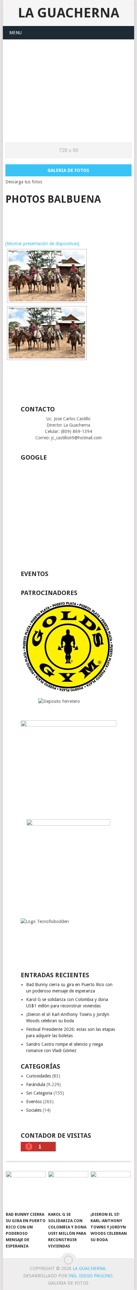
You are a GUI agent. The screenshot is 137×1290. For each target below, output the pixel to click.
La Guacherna (68, 13)
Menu (15, 32)
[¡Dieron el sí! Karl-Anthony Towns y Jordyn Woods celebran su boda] (110, 1189)
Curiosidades (38, 1075)
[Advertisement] (68, 87)
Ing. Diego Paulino (90, 1275)
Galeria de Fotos (68, 170)
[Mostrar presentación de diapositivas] (42, 243)
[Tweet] (21, 218)
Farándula (35, 1084)
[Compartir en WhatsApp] (33, 218)
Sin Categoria (39, 1093)
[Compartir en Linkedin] (45, 218)
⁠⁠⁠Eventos (34, 1101)
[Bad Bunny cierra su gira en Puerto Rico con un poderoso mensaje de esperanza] (26, 1189)
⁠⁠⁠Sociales (33, 1110)
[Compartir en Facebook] (9, 218)
